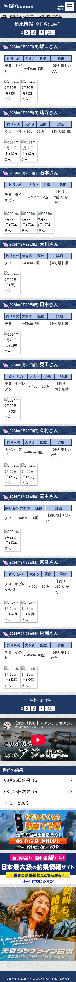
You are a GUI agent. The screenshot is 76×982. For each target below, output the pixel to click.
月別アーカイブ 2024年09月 (43, 16)
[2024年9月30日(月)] (12, 90)
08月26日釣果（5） (22, 780)
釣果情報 (16, 16)
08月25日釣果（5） (22, 791)
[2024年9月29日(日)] (12, 222)
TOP (4, 16)
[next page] (41, 32)
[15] (50, 32)
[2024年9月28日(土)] (12, 611)
